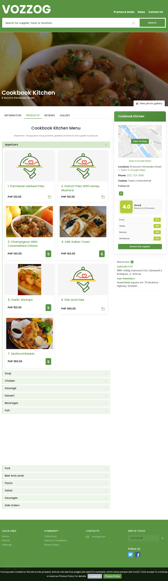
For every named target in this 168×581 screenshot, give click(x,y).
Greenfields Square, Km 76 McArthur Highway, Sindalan (137, 284)
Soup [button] (8, 373)
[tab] (56, 145)
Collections (50, 536)
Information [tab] (12, 115)
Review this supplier (140, 246)
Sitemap (7, 544)
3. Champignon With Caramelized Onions (23, 244)
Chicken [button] (10, 381)
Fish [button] (7, 410)
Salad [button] (8, 490)
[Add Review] (49, 197)
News (141, 12)
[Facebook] (121, 194)
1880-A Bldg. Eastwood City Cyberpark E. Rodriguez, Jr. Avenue (139, 272)
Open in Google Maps (140, 160)
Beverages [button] (11, 403)
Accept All (94, 576)
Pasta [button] (8, 483)
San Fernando (126, 278)
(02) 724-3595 (135, 175)
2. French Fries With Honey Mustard (80, 188)
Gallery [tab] (65, 115)
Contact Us (155, 12)
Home (5, 536)
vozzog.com (99, 536)
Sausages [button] (11, 498)
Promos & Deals (124, 12)
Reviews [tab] (49, 115)
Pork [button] (7, 468)
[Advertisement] (56, 439)
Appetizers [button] (11, 144)
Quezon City (125, 266)
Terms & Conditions (55, 540)
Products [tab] (33, 115)
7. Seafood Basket (21, 354)
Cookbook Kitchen (131, 116)
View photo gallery (151, 103)
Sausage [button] (10, 388)
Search (152, 22)
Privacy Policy (112, 576)
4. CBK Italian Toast (75, 242)
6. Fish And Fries (72, 300)
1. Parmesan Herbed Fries (26, 186)
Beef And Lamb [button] (14, 475)
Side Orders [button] (12, 505)
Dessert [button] (10, 395)
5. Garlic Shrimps (20, 300)
